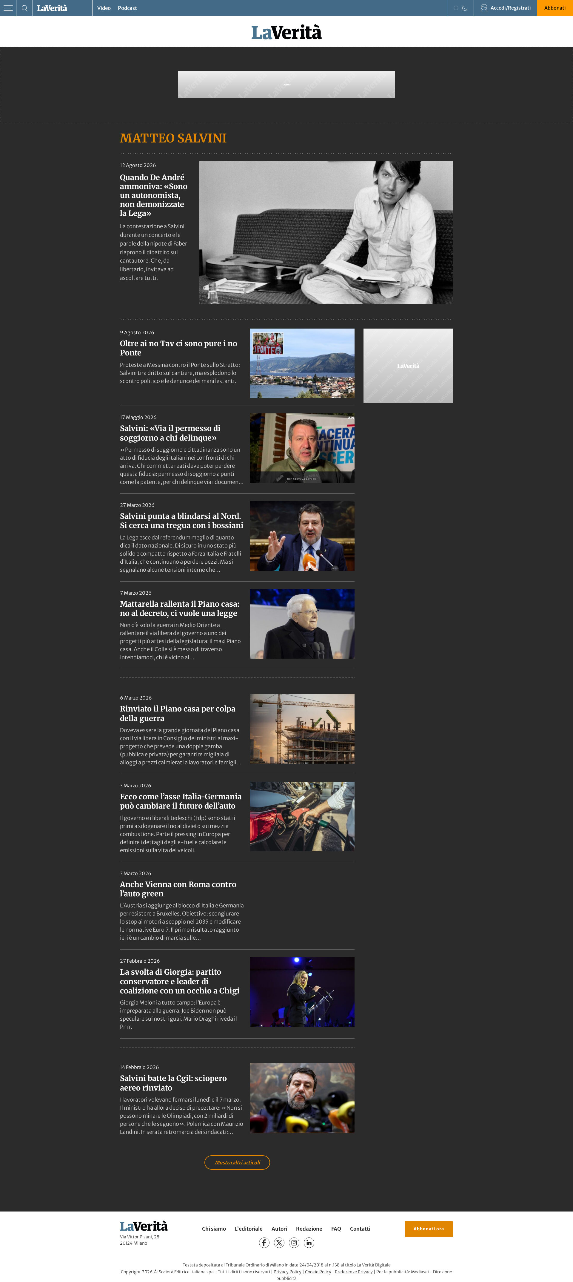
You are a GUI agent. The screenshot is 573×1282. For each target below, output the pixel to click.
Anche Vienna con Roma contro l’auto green (178, 889)
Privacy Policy (287, 1272)
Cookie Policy (318, 1272)
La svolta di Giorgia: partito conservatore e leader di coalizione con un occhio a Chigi (180, 981)
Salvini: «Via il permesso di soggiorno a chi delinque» (170, 433)
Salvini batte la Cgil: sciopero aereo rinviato (173, 1083)
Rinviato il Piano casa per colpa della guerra (177, 713)
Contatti (360, 1229)
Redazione (309, 1229)
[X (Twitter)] (279, 1242)
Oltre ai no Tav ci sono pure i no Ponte (178, 348)
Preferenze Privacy (354, 1272)
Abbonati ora (429, 1229)
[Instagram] (294, 1242)
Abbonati (555, 8)
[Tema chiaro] (456, 8)
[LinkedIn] (309, 1242)
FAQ (336, 1229)
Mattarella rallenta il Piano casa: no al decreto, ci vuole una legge (179, 608)
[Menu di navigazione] (8, 8)
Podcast (127, 8)
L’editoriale (249, 1229)
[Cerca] (24, 8)
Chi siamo (214, 1229)
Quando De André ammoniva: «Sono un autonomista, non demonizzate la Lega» (153, 195)
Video (104, 8)
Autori (279, 1229)
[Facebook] (264, 1242)
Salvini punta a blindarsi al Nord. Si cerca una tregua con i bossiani (182, 520)
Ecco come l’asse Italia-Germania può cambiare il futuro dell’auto (181, 801)
